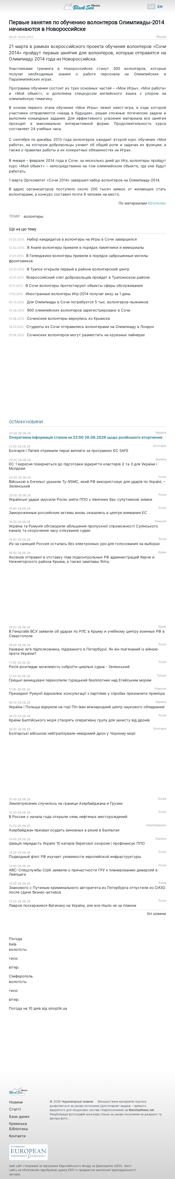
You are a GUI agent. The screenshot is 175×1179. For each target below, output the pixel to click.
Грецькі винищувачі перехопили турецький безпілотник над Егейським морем (80, 680)
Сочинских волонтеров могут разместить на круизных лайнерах (86, 335)
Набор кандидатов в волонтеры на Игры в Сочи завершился (82, 239)
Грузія (162, 798)
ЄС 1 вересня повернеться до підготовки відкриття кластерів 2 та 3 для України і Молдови (83, 466)
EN (159, 6)
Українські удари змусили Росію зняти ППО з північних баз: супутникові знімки (80, 499)
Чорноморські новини (78, 1101)
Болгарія (159, 446)
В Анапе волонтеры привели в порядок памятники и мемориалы (85, 247)
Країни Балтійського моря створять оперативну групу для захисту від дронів (79, 720)
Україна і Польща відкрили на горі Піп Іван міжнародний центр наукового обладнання (87, 707)
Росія (161, 36)
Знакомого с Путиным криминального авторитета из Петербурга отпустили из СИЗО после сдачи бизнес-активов (87, 889)
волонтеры (33, 216)
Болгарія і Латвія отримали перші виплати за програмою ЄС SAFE (69, 450)
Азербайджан (156, 825)
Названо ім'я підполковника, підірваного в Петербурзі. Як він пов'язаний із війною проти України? (83, 651)
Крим (162, 552)
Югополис (157, 203)
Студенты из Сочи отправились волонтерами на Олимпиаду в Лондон (90, 326)
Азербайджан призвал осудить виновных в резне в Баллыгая (64, 830)
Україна (160, 432)
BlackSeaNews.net (141, 1110)
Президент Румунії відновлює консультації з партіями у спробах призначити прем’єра (87, 693)
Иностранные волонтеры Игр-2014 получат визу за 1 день (78, 293)
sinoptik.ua (57, 1008)
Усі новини (156, 913)
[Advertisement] (87, 377)
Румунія (160, 521)
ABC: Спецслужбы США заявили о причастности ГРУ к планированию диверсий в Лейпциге (83, 872)
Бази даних (19, 1116)
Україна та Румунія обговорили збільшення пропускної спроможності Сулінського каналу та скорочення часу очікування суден (83, 528)
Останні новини (26, 422)
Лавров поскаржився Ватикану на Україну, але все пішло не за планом (72, 905)
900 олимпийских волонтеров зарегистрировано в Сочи (78, 310)
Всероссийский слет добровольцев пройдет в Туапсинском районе (88, 277)
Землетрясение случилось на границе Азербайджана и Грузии (66, 803)
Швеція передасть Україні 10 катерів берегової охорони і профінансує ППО (77, 843)
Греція (161, 675)
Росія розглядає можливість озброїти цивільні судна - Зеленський (69, 666)
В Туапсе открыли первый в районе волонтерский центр (78, 269)
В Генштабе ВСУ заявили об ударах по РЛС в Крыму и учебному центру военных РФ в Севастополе (87, 633)
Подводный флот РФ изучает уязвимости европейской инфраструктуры (75, 856)
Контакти (17, 1136)
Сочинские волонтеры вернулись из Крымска (68, 318)
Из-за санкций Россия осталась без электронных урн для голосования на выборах (84, 543)
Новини (16, 1102)
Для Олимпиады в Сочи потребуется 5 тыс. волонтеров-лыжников (87, 302)
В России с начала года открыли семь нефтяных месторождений (68, 816)
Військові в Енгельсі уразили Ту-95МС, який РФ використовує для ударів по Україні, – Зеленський (87, 483)
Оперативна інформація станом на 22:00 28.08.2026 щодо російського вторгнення (85, 437)
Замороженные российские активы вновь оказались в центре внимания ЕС (78, 512)
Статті (15, 1109)
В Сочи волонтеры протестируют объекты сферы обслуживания (84, 285)
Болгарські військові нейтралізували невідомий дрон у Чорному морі (72, 733)
